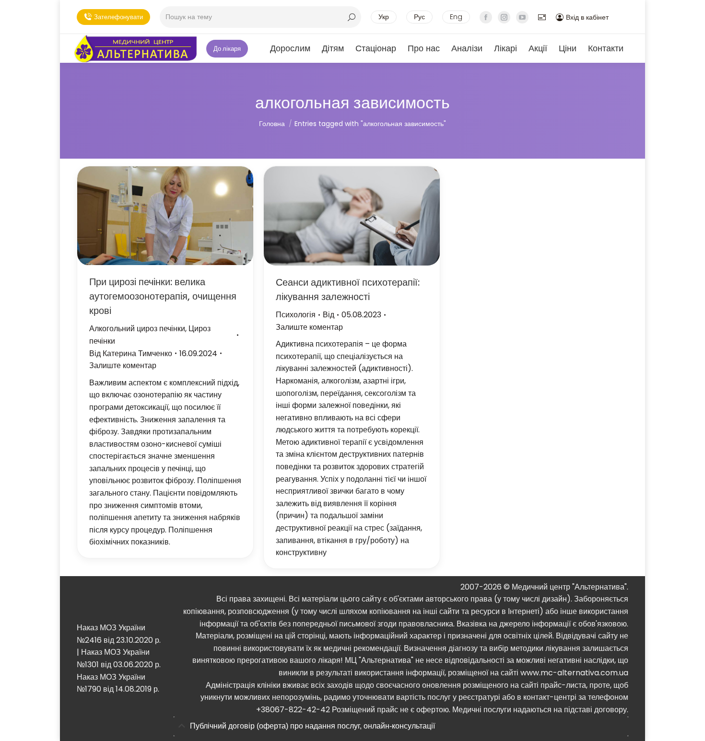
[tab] (401, 726)
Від (130, 353)
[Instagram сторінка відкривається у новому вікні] (504, 17)
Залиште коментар (122, 365)
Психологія (296, 314)
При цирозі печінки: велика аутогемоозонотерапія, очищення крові (162, 296)
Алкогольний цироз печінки (137, 328)
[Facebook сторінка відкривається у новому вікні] (486, 17)
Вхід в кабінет (587, 17)
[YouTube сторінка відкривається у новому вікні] (522, 17)
